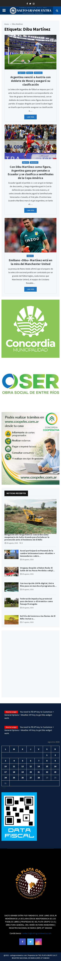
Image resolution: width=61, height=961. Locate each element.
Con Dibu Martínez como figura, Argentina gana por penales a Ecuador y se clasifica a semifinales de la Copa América (30, 172)
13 (31, 766)
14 (39, 766)
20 (31, 772)
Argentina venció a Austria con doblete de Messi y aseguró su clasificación (30, 80)
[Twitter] (30, 941)
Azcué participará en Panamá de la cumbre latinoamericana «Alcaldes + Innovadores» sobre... (37, 553)
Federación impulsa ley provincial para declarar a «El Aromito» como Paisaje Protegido (36, 601)
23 (55, 772)
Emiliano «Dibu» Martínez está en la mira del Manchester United (30, 262)
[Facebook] (22, 941)
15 (47, 766)
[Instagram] (38, 941)
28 (39, 777)
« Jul (3, 787)
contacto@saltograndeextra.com (36, 933)
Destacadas (38, 73)
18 (14, 772)
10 (5, 766)
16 (55, 766)
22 (47, 772)
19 (22, 772)
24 (5, 777)
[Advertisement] (30, 663)
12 (22, 766)
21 (39, 772)
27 (31, 777)
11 (14, 766)
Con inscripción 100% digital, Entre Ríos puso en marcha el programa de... (38, 584)
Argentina (22, 73)
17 (5, 772)
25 (14, 777)
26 (22, 777)
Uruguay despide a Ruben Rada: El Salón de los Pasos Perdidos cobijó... (37, 569)
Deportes (29, 73)
